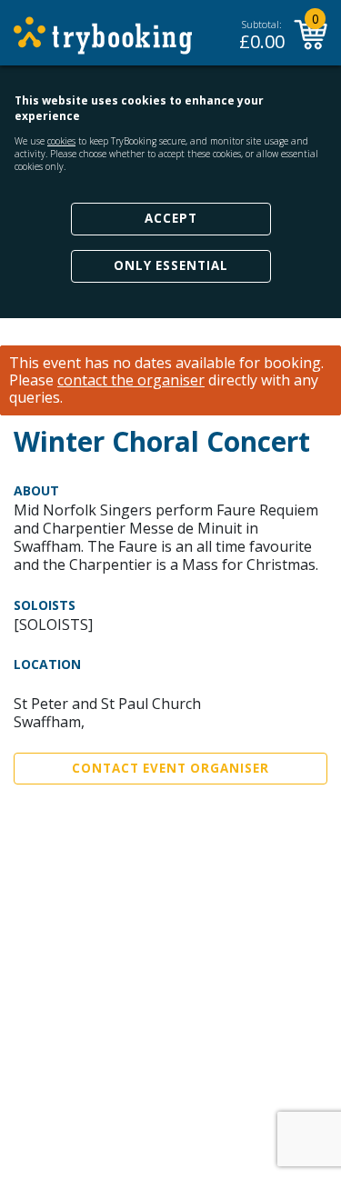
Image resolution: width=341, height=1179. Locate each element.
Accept (171, 218)
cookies (61, 141)
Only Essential (171, 265)
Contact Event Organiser (170, 768)
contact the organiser (131, 380)
